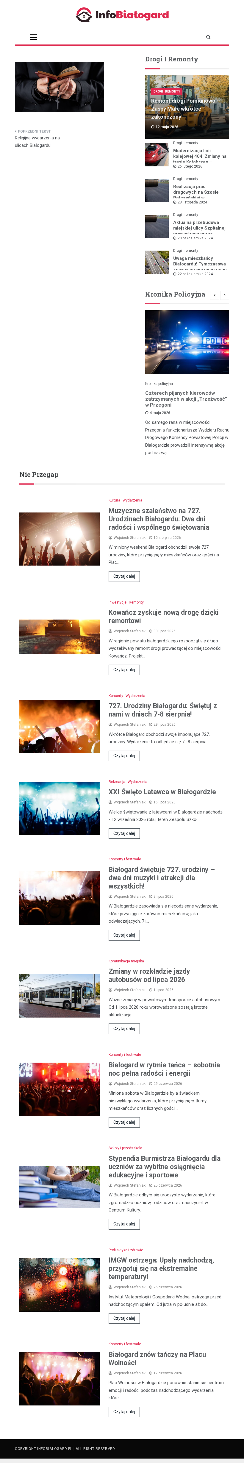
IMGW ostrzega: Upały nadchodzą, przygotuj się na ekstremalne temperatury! (161, 1268)
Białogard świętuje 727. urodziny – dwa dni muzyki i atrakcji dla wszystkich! (162, 878)
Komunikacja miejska (126, 961)
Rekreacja (117, 782)
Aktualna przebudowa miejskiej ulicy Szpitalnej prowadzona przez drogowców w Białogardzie (199, 234)
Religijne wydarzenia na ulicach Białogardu (37, 141)
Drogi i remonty (167, 91)
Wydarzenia (132, 500)
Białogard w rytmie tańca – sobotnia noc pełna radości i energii (164, 1069)
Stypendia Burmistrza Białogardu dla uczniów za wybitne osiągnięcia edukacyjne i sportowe (164, 1167)
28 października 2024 (195, 238)
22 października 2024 (195, 274)
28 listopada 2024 (192, 202)
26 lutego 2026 (190, 166)
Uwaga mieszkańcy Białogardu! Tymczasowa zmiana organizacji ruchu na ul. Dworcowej (200, 267)
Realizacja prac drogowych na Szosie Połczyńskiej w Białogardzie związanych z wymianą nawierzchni (199, 198)
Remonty (136, 602)
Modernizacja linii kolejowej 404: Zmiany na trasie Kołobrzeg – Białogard (199, 159)
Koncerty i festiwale (125, 859)
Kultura (114, 500)
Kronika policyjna (159, 384)
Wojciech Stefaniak (130, 538)
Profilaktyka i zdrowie (126, 1250)
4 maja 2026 (160, 413)
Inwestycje (117, 602)
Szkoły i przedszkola (125, 1148)
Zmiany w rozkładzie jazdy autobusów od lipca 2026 (149, 975)
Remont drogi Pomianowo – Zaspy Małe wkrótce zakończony (185, 109)
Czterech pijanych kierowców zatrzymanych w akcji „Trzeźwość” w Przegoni (186, 399)
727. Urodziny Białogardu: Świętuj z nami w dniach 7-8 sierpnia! (163, 710)
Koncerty (116, 696)
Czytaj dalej (124, 576)
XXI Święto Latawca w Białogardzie (162, 792)
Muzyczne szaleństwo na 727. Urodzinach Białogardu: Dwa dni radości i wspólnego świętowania (159, 519)
